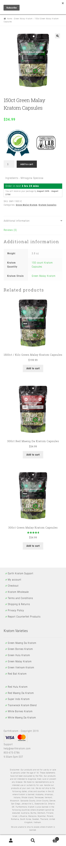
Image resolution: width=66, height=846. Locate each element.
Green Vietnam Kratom (21, 667)
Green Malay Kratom (23, 19)
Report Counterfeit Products (24, 616)
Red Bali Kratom (17, 673)
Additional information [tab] (17, 220)
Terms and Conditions (20, 598)
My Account (11, 840)
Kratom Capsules (47, 205)
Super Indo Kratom (19, 699)
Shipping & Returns (19, 604)
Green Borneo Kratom (20, 649)
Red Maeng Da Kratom (21, 693)
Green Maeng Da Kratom (22, 642)
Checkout (13, 585)
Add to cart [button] (33, 368)
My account (14, 579)
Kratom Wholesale (18, 591)
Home (9, 19)
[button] (57, 35)
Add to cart (26, 164)
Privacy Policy (16, 610)
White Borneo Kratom (20, 711)
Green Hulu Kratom (19, 655)
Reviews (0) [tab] (10, 230)
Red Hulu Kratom (18, 686)
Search (33, 840)
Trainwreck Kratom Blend (22, 705)
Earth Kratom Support (20, 573)
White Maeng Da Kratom (22, 717)
